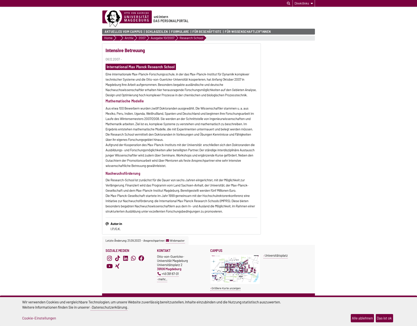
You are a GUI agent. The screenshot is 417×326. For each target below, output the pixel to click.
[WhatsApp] (133, 258)
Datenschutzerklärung (109, 307)
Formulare (180, 31)
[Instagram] (109, 258)
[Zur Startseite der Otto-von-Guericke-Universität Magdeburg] (127, 19)
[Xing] (117, 266)
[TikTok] (117, 258)
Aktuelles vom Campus (123, 31)
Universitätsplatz (276, 255)
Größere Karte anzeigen (226, 288)
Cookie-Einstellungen (39, 318)
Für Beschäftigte (206, 31)
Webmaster (177, 240)
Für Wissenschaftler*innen (248, 31)
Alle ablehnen (362, 318)
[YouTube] (109, 266)
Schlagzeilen (157, 31)
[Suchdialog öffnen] (288, 3)
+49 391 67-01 (170, 273)
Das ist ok (384, 318)
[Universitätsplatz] (235, 283)
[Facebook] (141, 258)
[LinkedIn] (125, 258)
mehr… (162, 279)
